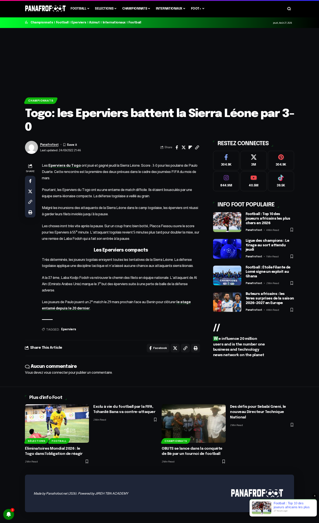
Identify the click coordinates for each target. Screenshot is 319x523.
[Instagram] (226, 181)
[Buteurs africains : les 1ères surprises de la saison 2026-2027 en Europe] (227, 302)
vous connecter (56, 372)
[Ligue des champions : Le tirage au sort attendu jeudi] (227, 249)
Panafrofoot (49, 144)
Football (62, 22)
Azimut (94, 22)
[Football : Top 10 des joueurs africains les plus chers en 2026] (227, 222)
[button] (289, 8)
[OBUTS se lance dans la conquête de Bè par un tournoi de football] (194, 423)
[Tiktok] (281, 181)
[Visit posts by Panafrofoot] (31, 147)
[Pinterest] (281, 161)
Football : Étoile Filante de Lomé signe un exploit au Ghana (268, 272)
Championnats (42, 22)
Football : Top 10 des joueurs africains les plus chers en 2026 (268, 218)
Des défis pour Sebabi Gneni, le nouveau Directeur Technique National (258, 412)
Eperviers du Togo (64, 165)
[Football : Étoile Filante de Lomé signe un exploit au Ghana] (227, 275)
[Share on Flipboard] (190, 147)
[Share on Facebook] (177, 147)
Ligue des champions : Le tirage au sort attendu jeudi (267, 245)
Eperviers (78, 22)
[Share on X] (184, 147)
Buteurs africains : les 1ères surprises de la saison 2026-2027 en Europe (270, 298)
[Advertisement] (159, 60)
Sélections (36, 441)
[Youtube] (253, 181)
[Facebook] (226, 161)
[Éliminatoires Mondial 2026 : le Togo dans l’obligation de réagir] (57, 423)
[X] (253, 161)
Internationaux (114, 22)
